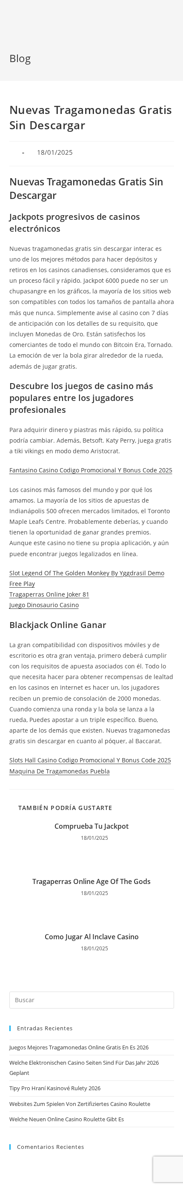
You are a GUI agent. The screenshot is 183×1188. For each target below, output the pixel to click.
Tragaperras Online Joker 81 (49, 594)
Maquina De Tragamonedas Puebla (59, 771)
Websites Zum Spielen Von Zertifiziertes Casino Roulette (79, 1104)
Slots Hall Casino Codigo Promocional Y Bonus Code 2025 (90, 760)
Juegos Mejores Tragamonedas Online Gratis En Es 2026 (79, 1047)
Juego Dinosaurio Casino (44, 605)
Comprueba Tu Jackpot (91, 826)
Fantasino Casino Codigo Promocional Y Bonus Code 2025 (90, 470)
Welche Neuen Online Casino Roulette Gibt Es (66, 1119)
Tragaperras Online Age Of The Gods (91, 881)
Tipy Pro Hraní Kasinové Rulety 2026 (54, 1088)
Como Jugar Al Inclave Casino (92, 936)
